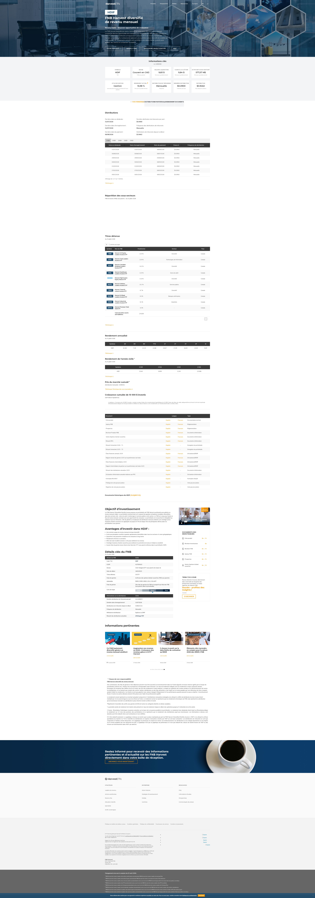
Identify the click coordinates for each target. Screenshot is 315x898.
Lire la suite (110, 656)
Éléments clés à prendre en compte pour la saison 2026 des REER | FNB (117, 648)
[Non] (313, 895)
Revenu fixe (108, 798)
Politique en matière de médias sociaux (115, 824)
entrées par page (115, 244)
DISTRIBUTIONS (149, 102)
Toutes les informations (113, 634)
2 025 (114, 140)
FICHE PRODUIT (113, 48)
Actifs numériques (110, 810)
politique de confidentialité (132, 836)
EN (203, 3)
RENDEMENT (170, 102)
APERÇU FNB (131, 48)
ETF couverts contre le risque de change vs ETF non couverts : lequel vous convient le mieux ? (144, 648)
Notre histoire (146, 790)
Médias (174, 3)
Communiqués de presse (186, 802)
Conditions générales (132, 824)
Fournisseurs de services (162, 824)
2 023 (125, 140)
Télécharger (109, 183)
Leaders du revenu (110, 790)
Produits (153, 3)
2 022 (131, 140)
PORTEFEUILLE (161, 102)
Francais (180, 420)
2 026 (108, 140)
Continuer (201, 895)
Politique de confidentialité (147, 824)
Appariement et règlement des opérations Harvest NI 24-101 (120, 841)
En (202, 538)
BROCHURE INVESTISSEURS (155, 48)
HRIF (175, 48)
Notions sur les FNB (139, 634)
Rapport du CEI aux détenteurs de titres (115, 840)
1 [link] (205, 319)
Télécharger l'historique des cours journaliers (118, 389)
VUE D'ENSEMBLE (138, 102)
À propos (195, 3)
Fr (206, 538)
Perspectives (164, 3)
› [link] (208, 319)
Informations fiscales (185, 794)
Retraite (123, 634)
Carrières (144, 802)
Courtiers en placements (176, 824)
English (168, 420)
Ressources (184, 3)
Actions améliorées (110, 794)
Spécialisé (108, 806)
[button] (124, 145)
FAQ (180, 790)
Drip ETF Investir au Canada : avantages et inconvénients (197, 648)
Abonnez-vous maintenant (121, 761)
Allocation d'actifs (110, 802)
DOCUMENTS (179, 102)
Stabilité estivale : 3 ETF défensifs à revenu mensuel (170, 648)
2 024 (119, 140)
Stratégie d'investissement (150, 794)
